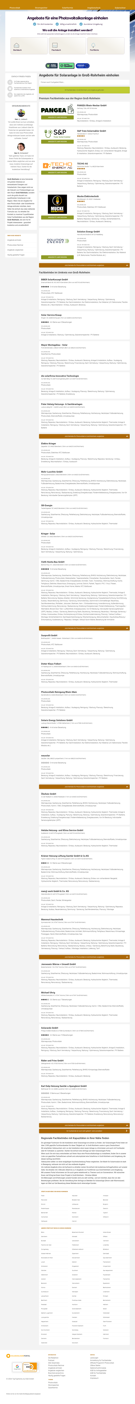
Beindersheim (76, 1338)
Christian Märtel (91, 1175)
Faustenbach (106, 1275)
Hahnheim (106, 1334)
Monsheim (75, 1343)
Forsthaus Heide (76, 1300)
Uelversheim (75, 1241)
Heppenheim (44, 1321)
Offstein (105, 1236)
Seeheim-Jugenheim (47, 1313)
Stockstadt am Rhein (47, 1258)
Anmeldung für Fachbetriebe (100, 1360)
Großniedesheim (76, 1309)
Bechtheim (44, 1300)
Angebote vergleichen (15, 250)
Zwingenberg (45, 1249)
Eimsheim (44, 1334)
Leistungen (94, 1358)
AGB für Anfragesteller (98, 1371)
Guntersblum (45, 1292)
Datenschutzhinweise (98, 1368)
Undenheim (106, 1292)
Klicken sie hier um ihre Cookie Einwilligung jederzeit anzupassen (23, 1394)
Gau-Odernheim (107, 1258)
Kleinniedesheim (76, 1279)
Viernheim (106, 1241)
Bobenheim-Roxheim (78, 1232)
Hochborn (75, 1304)
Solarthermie (67, 8)
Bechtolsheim (107, 1287)
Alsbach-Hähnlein (46, 1253)
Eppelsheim (106, 1283)
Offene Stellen (95, 1365)
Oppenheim (75, 1253)
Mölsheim (106, 1330)
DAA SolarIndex (54, 1363)
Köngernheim (107, 1266)
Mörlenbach (106, 1317)
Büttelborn (106, 1249)
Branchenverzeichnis (56, 1373)
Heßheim (105, 1304)
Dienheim (44, 1338)
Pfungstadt (44, 1309)
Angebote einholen (14, 240)
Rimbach (105, 1296)
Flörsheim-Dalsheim (77, 1326)
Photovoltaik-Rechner (56, 1365)
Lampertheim (45, 1296)
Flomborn (106, 1338)
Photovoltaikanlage (92, 1154)
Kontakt (93, 1376)
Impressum (94, 1378)
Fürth (104, 1326)
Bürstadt (43, 1241)
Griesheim (75, 1275)
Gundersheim (76, 1313)
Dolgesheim (75, 1266)
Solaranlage (82, 1143)
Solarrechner (120, 8)
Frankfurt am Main (46, 1245)
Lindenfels (106, 1245)
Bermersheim (107, 1300)
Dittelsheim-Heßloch (77, 1249)
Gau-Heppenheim (108, 1270)
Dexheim (74, 1287)
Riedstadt (44, 1304)
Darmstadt (106, 1253)
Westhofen (44, 1343)
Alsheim (43, 1279)
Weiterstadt (106, 1313)
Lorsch (43, 1262)
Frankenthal (106, 1279)
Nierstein (74, 1317)
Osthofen (43, 1270)
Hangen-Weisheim (77, 1334)
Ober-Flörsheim (107, 1321)
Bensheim (44, 1283)
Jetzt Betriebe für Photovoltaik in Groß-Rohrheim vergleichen (84, 265)
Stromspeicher (41, 8)
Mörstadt (74, 1236)
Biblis (42, 1232)
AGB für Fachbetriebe (98, 1373)
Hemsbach (75, 1292)
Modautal (74, 1321)
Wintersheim (44, 1326)
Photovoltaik (15, 8)
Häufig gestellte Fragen (16, 255)
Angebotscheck (93, 8)
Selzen (105, 1309)
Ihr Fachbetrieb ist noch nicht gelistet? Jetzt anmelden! (84, 1131)
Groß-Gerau (75, 1330)
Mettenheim (44, 1275)
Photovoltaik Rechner (15, 245)
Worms (43, 1287)
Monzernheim (76, 1258)
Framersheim (107, 1262)
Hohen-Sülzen (107, 1232)
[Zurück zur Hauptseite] (25, 1356)
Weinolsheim (75, 1283)
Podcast (51, 1360)
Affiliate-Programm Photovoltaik (102, 1363)
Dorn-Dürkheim (45, 1330)
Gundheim (75, 1270)
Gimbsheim (44, 1266)
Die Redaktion (53, 1358)
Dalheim (74, 1262)
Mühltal (74, 1296)
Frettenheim (75, 1245)
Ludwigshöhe (45, 1317)
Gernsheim (44, 1236)
